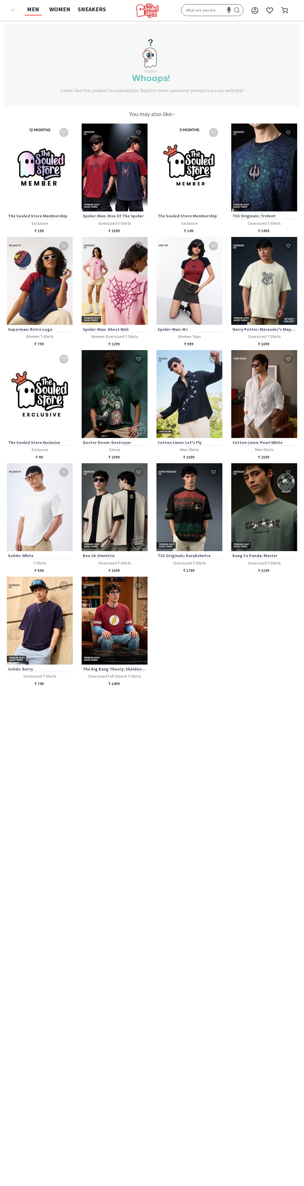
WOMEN (59, 9)
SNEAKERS (92, 9)
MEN (33, 9)
